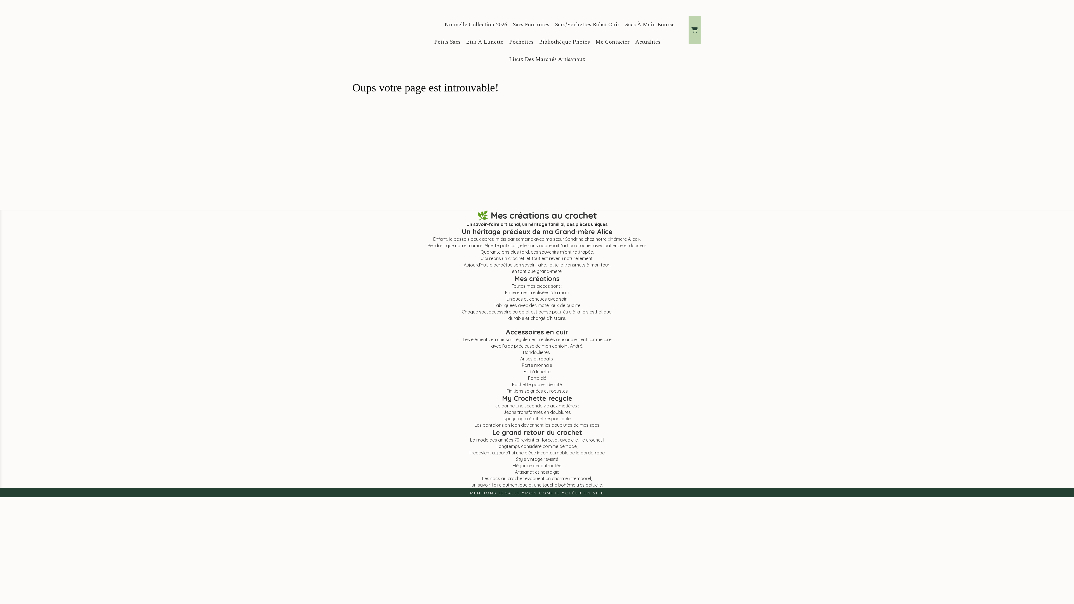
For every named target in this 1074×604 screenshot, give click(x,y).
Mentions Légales (495, 493)
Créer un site (584, 493)
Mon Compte (542, 493)
